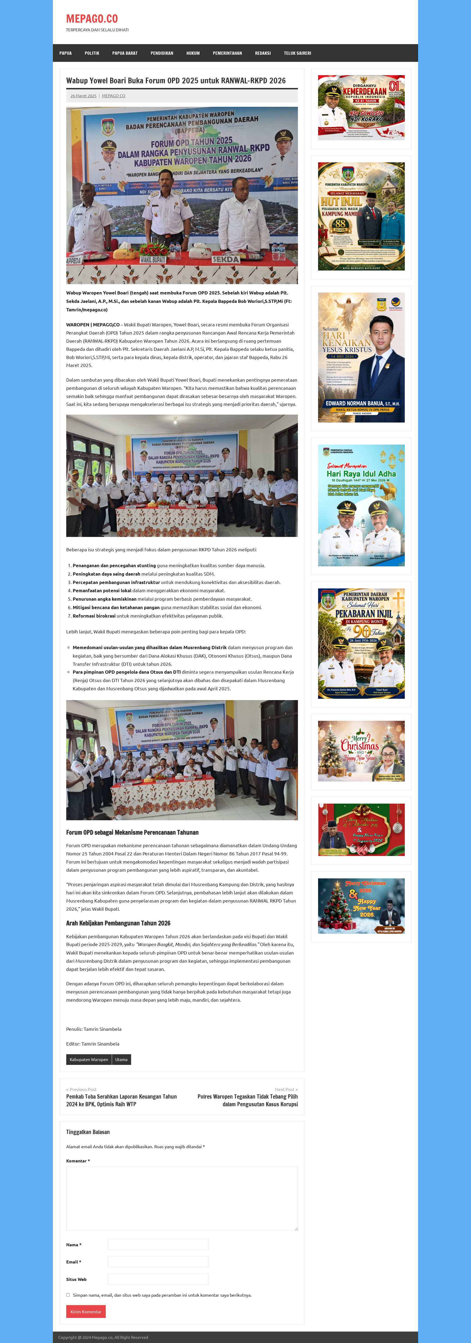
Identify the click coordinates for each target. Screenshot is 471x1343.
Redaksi (263, 53)
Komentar (78, 1160)
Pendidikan (162, 53)
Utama (121, 1059)
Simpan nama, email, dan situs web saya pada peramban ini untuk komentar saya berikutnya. (162, 1295)
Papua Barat (125, 53)
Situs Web (76, 1279)
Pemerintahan (227, 53)
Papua (65, 53)
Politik (92, 53)
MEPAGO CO (113, 95)
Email (73, 1262)
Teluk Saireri (297, 53)
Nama (73, 1244)
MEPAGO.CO (92, 18)
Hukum (193, 53)
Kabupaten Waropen (89, 1059)
